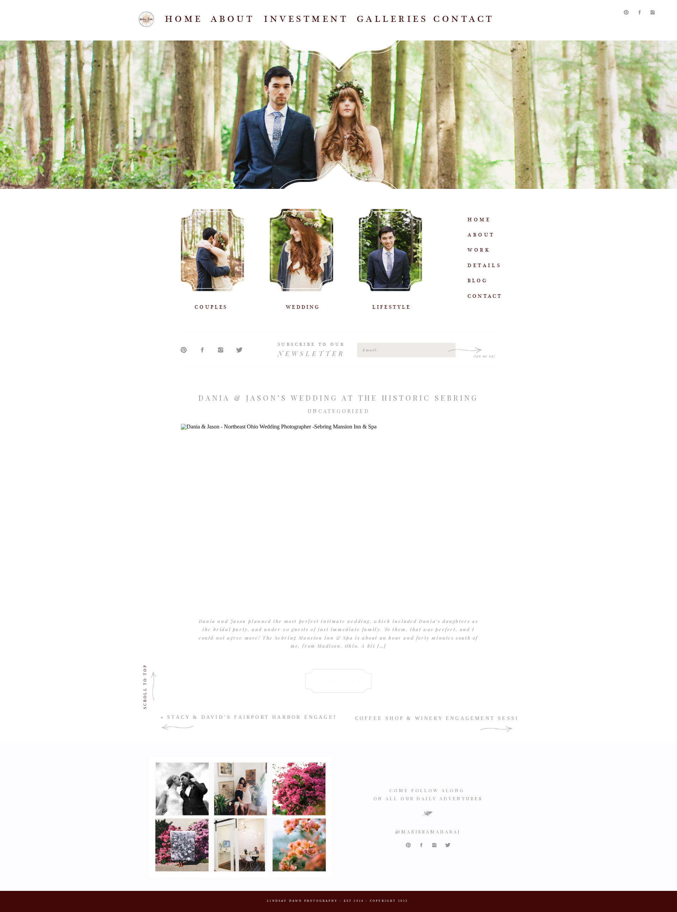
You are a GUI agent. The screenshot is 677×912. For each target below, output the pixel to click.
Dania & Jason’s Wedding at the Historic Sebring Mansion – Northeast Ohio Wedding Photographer (338, 402)
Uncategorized (338, 411)
